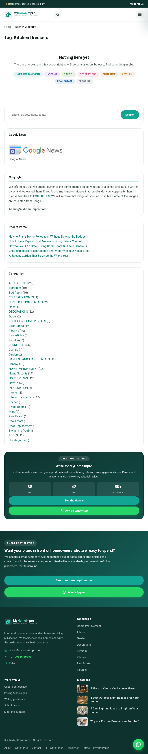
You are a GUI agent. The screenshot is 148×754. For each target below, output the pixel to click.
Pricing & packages (15, 693)
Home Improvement (28, 74)
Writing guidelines (14, 699)
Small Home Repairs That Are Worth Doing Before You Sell (45, 241)
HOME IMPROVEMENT (23, 369)
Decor (12, 307)
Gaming (13, 349)
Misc (12, 411)
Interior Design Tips (21, 397)
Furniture (109, 74)
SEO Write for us (54, 747)
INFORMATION (18, 388)
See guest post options (72, 580)
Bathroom (15, 288)
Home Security (18, 373)
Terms (86, 747)
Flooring (85, 81)
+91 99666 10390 (20, 656)
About (7, 747)
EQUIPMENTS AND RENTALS (27, 321)
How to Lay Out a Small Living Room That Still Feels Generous (48, 246)
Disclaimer (73, 747)
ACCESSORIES (18, 283)
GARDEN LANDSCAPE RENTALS (29, 359)
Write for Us (21, 747)
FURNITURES (17, 345)
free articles (16, 335)
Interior (52, 74)
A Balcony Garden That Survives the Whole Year (38, 255)
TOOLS (13, 435)
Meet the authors (14, 711)
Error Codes (16, 326)
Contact (36, 747)
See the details (74, 500)
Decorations (88, 74)
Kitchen (127, 74)
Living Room (17, 407)
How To (13, 383)
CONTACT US (41, 196)
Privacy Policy (101, 747)
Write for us (137, 3)
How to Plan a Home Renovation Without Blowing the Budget (47, 236)
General (13, 364)
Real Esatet (16, 416)
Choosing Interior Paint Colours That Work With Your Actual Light (49, 251)
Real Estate (64, 81)
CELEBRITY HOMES (21, 297)
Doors (13, 316)
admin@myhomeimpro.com (25, 650)
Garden (68, 74)
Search (129, 114)
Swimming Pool (19, 430)
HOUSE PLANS (18, 378)
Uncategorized (18, 440)
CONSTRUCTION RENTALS (26, 302)
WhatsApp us (77, 592)
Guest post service (15, 686)
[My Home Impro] (27, 14)
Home (7, 26)
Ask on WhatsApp (76, 510)
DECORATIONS (18, 311)
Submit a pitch (12, 705)
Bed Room (15, 292)
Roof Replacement (20, 426)
